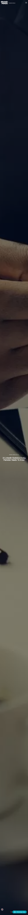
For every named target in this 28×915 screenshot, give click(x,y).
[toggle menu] (26, 2)
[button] (19, 912)
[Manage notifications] (2, 909)
